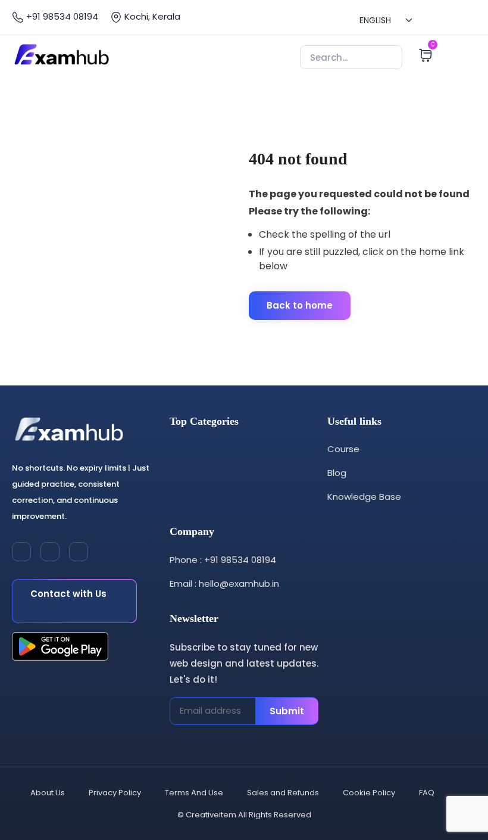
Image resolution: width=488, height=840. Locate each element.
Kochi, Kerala (151, 16)
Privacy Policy (115, 792)
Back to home (300, 305)
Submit (287, 711)
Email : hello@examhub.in (224, 583)
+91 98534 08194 (61, 16)
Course (343, 449)
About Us (47, 792)
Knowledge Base (364, 496)
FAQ (426, 792)
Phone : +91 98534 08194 (223, 559)
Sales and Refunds (283, 792)
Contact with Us (68, 593)
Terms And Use (194, 792)
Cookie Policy (369, 792)
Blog (336, 472)
